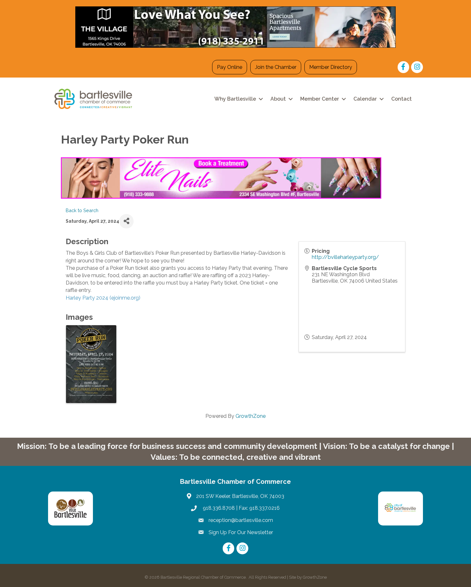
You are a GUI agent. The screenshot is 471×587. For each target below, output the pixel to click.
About (278, 99)
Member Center (319, 99)
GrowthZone (251, 416)
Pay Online (229, 67)
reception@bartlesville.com (241, 520)
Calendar (365, 99)
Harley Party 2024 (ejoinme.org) (103, 298)
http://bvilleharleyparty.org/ (345, 257)
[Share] (126, 221)
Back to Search (82, 210)
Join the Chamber (275, 67)
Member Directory (330, 67)
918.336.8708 (218, 508)
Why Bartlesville (235, 99)
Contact (401, 99)
